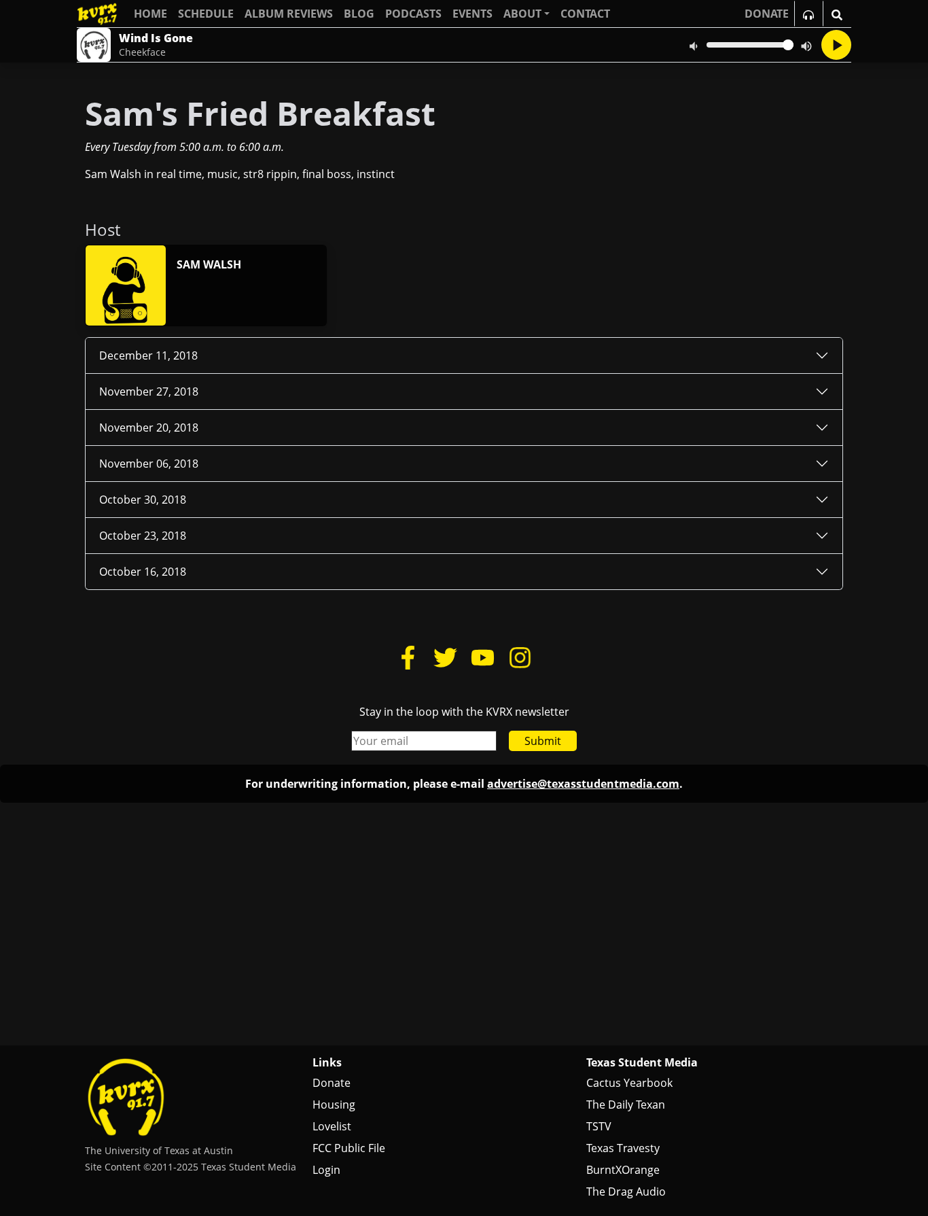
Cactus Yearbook (629, 1082)
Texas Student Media (642, 1062)
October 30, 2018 (142, 499)
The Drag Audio (626, 1191)
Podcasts (413, 13)
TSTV (598, 1126)
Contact (585, 13)
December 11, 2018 (148, 355)
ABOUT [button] (522, 13)
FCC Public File (349, 1148)
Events (472, 13)
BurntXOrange (623, 1169)
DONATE (767, 13)
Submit (542, 740)
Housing (334, 1104)
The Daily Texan (625, 1104)
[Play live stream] (836, 45)
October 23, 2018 (142, 535)
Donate (332, 1082)
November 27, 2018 (148, 391)
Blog (359, 13)
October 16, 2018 (142, 571)
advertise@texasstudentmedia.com (583, 783)
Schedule (206, 13)
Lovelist (332, 1126)
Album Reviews (289, 13)
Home (150, 13)
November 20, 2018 (148, 427)
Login (326, 1169)
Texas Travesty (623, 1148)
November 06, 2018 (148, 463)
